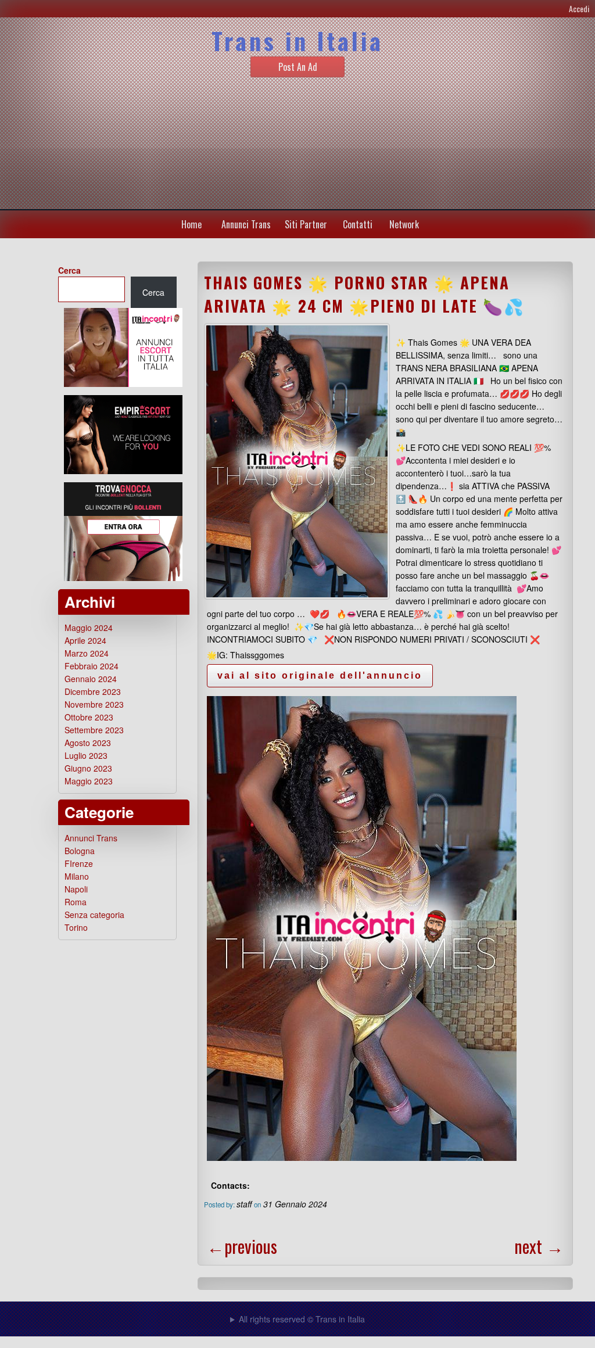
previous (242, 1246)
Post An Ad (297, 67)
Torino (76, 927)
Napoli (76, 889)
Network (404, 224)
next (539, 1246)
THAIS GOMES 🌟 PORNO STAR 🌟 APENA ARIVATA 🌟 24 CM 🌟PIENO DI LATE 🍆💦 (364, 294)
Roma (75, 902)
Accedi (579, 8)
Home (191, 224)
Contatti (357, 224)
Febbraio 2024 (91, 666)
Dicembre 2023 (92, 691)
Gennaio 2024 (90, 678)
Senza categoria (94, 914)
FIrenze (78, 863)
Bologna (79, 850)
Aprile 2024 (85, 640)
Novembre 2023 (94, 704)
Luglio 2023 (85, 755)
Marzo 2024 (86, 653)
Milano (76, 876)
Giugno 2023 (88, 768)
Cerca (69, 270)
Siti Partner (306, 224)
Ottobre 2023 (88, 717)
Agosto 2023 (87, 742)
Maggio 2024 (88, 627)
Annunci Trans (246, 224)
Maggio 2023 (88, 781)
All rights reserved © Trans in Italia (302, 1319)
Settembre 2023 (94, 730)
